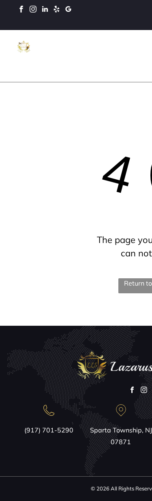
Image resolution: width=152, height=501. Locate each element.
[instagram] (33, 10)
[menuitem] (109, 51)
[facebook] (21, 10)
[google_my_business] (68, 10)
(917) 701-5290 (48, 430)
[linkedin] (45, 10)
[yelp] (56, 10)
